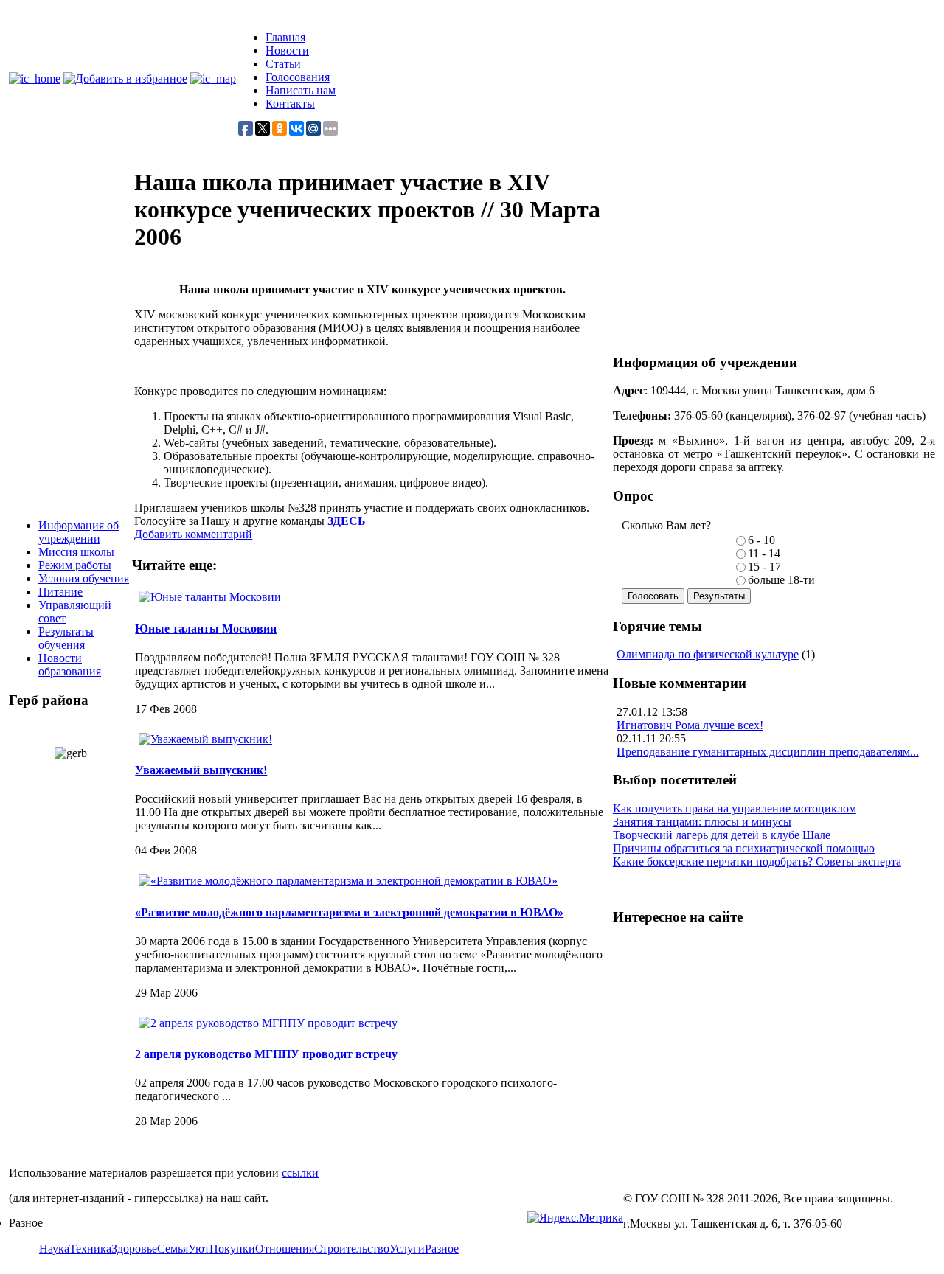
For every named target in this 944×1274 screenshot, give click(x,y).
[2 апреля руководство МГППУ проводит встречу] (268, 1023)
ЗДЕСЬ (346, 521)
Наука (54, 1248)
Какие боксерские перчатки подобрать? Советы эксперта (757, 861)
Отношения (284, 1248)
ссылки (300, 1172)
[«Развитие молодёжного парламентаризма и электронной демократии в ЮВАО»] (348, 880)
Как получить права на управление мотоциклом (734, 808)
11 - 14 (764, 553)
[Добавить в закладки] (125, 78)
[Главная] (34, 78)
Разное (442, 1248)
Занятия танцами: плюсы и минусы (702, 821)
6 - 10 (761, 540)
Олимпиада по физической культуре (708, 654)
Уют (198, 1248)
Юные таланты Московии (206, 628)
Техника (90, 1248)
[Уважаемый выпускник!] (205, 739)
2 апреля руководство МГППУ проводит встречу (266, 1054)
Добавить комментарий (193, 534)
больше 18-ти (781, 580)
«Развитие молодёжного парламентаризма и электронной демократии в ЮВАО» (349, 912)
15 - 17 (764, 566)
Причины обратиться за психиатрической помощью (744, 848)
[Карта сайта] (213, 78)
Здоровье (134, 1248)
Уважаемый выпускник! (201, 770)
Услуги (407, 1248)
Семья (172, 1248)
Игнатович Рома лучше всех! (690, 725)
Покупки (232, 1248)
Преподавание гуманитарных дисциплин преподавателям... (768, 751)
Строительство (351, 1248)
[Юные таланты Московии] (210, 597)
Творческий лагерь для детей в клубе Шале (721, 835)
